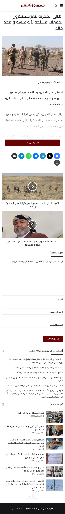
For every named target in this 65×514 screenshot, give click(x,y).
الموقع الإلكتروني (56, 325)
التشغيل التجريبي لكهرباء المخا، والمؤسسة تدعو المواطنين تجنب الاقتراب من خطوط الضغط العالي (24, 484)
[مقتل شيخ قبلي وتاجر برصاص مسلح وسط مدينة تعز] (54, 430)
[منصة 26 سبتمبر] (32, 5)
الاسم (60, 299)
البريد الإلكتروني (56, 312)
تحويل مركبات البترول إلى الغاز (30, 413)
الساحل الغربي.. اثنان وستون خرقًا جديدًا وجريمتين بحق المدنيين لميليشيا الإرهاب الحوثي (26, 443)
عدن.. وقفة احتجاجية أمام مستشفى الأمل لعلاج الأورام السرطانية (25, 469)
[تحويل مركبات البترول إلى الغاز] (54, 417)
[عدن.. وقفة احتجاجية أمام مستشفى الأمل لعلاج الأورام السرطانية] (54, 471)
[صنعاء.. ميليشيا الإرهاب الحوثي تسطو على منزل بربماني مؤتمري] (54, 458)
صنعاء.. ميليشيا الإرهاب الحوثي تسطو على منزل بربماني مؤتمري (25, 455)
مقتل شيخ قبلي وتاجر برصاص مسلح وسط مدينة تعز (25, 427)
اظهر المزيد (33, 142)
